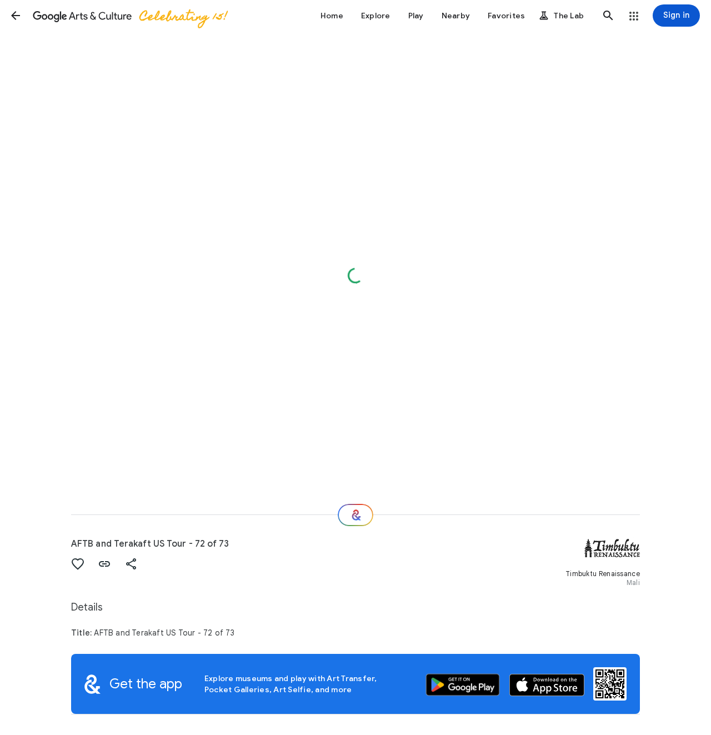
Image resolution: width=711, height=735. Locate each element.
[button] (15, 15)
